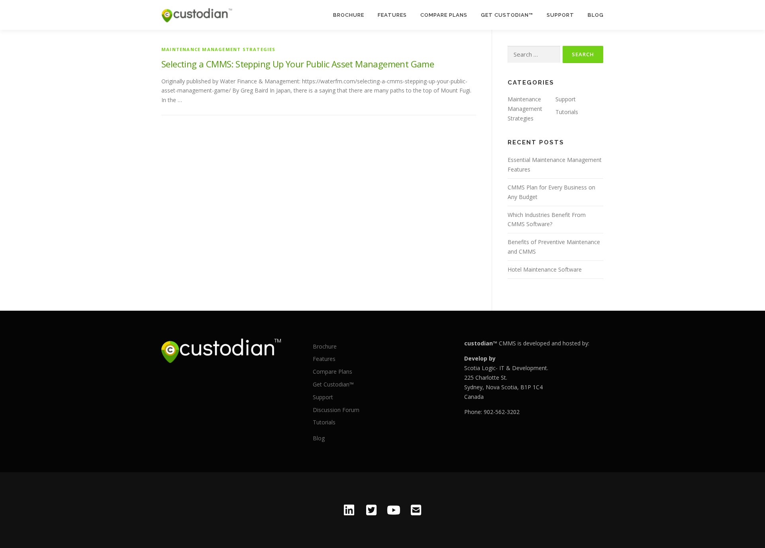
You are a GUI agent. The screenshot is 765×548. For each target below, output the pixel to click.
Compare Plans (443, 15)
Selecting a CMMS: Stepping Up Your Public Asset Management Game (297, 64)
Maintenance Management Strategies (218, 49)
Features (392, 15)
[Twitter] (371, 510)
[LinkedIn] (349, 510)
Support (560, 15)
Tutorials (566, 112)
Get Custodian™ (507, 15)
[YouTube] (394, 510)
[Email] (416, 510)
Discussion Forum (336, 410)
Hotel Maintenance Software (545, 269)
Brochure (348, 15)
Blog (596, 15)
